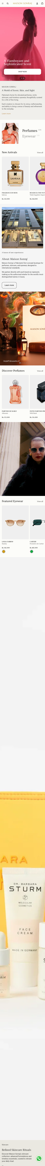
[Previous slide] (3, 328)
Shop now (22, 72)
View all (40, 153)
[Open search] (7, 3)
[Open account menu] (37, 3)
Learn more (6, 114)
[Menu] (2, 3)
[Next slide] (40, 178)
